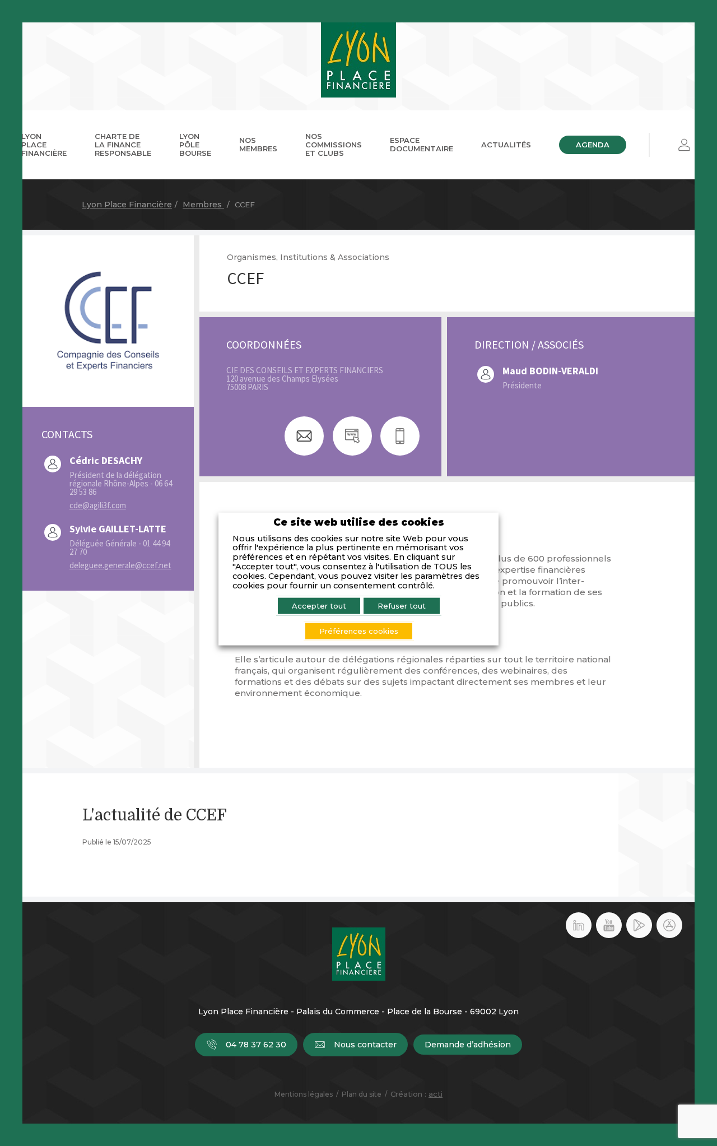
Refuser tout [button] (402, 605)
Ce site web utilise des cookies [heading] (358, 522)
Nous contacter (365, 1045)
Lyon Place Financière (44, 144)
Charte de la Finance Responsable (123, 144)
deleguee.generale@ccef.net (120, 565)
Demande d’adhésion (468, 1045)
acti (436, 1093)
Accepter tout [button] (319, 605)
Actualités (506, 144)
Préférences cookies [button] (358, 630)
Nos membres (258, 144)
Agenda (592, 144)
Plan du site (361, 1094)
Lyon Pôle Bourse (195, 144)
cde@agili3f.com (97, 505)
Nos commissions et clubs (333, 144)
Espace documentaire (421, 144)
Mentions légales (303, 1094)
